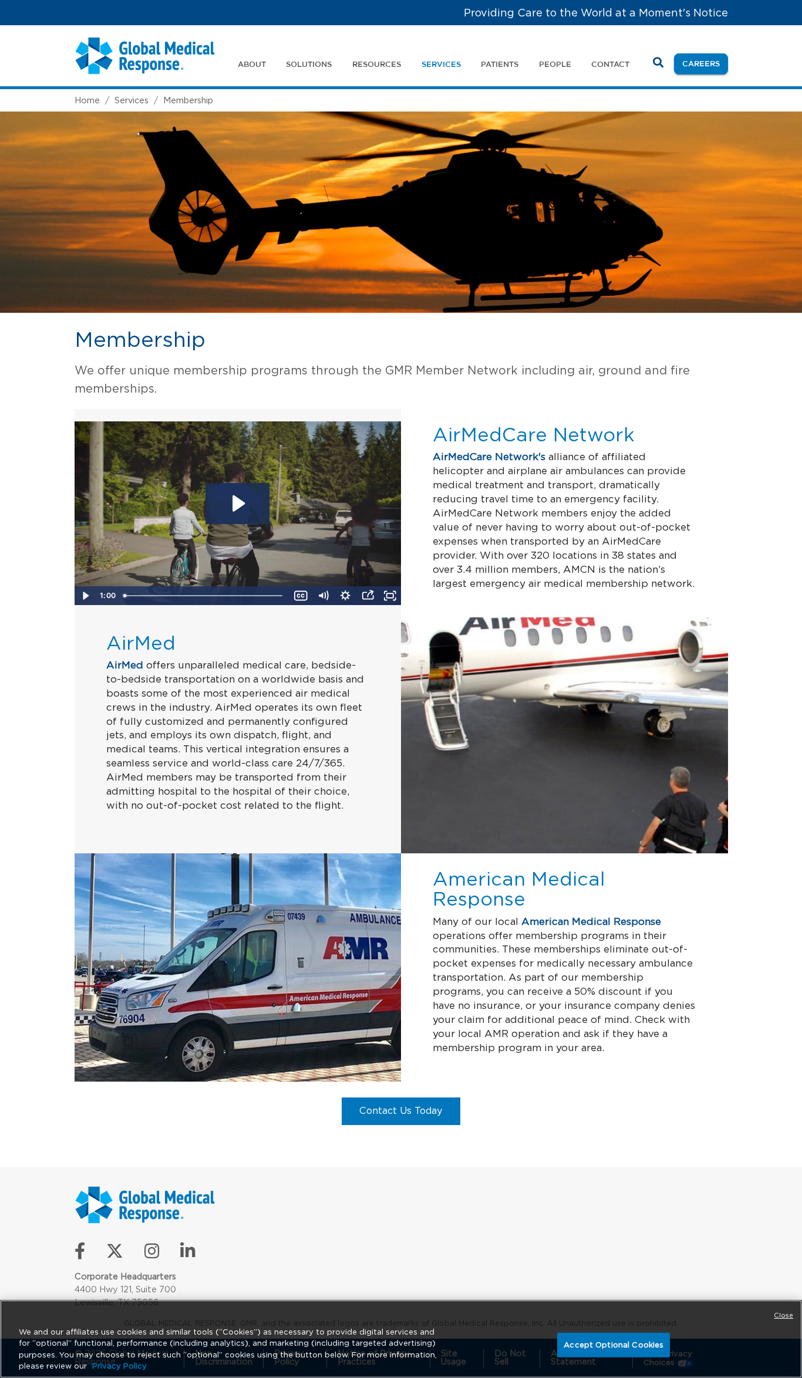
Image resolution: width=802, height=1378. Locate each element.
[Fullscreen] (390, 595)
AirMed (124, 665)
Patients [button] (499, 64)
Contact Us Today (401, 1110)
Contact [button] (610, 64)
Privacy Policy (119, 1366)
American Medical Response (591, 921)
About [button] (252, 64)
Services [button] (441, 64)
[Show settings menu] (345, 595)
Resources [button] (376, 64)
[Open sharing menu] (367, 595)
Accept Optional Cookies (613, 1344)
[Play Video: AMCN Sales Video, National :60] (237, 503)
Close (783, 1315)
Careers (705, 63)
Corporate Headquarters (125, 1276)
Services (131, 100)
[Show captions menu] (300, 595)
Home (87, 100)
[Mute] (323, 595)
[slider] (204, 595)
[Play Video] (86, 595)
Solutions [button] (309, 64)
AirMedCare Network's (489, 456)
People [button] (555, 64)
